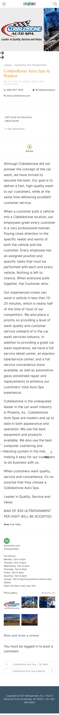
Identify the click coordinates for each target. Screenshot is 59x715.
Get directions (16, 128)
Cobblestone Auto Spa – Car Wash (30, 664)
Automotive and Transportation (31, 65)
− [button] (2, 444)
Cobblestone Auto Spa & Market (28, 671)
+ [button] (0, 444)
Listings (8, 65)
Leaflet (3, 451)
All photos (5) (48, 592)
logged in (31, 646)
